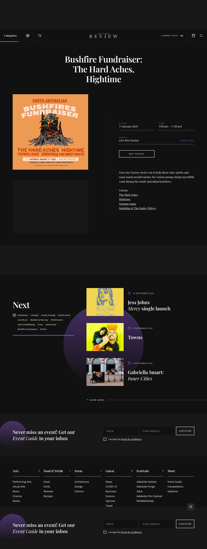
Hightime (124, 199)
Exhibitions (23, 315)
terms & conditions (131, 439)
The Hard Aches (128, 194)
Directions (187, 140)
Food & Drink (64, 315)
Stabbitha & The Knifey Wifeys (137, 208)
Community (50, 324)
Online (43, 329)
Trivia (40, 324)
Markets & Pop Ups (39, 320)
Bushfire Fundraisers (27, 329)
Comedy (34, 315)
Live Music (23, 320)
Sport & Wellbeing (26, 324)
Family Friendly (48, 315)
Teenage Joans (127, 204)
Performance (57, 320)
